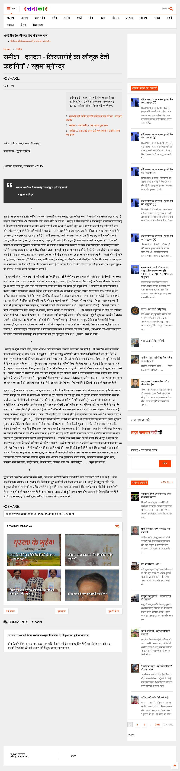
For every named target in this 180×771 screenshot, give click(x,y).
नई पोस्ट (10, 611)
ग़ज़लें (79, 17)
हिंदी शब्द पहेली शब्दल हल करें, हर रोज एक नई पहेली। (31, 41)
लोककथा (143, 17)
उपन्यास (129, 17)
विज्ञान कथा (38, 24)
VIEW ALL (166, 482)
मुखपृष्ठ (73, 755)
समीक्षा (157, 17)
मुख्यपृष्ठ (62, 611)
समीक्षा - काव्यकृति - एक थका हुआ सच (88, 125)
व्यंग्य (91, 17)
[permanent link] (12, 86)
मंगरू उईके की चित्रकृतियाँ (152, 340)
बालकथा (10, 17)
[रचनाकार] (35, 9)
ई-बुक (23, 24)
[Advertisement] (151, 56)
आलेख (67, 17)
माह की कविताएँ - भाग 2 (151, 564)
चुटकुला (10, 24)
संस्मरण (115, 17)
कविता (54, 17)
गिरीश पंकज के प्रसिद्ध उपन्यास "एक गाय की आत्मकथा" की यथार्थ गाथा (32, 591)
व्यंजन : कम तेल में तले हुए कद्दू (153, 309)
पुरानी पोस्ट (114, 611)
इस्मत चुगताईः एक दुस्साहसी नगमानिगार (87, 593)
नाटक (102, 17)
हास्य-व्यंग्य (40, 17)
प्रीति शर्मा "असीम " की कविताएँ (154, 697)
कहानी (169, 17)
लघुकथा (24, 17)
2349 (157, 725)
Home (7, 49)
